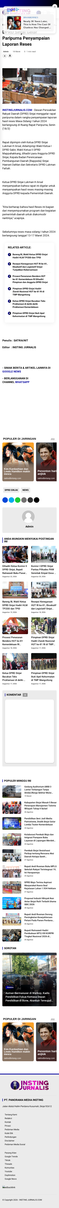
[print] (24, 500)
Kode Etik (9, 1133)
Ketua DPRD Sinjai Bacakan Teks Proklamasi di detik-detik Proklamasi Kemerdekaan (29, 304)
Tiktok (7, 1160)
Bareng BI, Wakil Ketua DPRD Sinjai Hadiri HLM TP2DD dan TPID (30, 256)
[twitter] (8, 4)
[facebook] (4, 4)
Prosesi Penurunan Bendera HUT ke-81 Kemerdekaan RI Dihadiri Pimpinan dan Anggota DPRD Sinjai (30, 279)
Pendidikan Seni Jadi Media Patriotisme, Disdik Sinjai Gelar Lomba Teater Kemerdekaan (39, 821)
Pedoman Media (12, 1129)
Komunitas (9, 1168)
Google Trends (11, 1156)
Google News (11, 1179)
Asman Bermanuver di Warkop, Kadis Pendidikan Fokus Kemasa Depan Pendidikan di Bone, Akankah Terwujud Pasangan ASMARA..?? (28, 996)
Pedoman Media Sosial (15, 1144)
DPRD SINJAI (11, 490)
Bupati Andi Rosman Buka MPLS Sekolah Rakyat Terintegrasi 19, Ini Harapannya (40, 869)
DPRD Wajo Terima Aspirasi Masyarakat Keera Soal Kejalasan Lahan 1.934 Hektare (40, 885)
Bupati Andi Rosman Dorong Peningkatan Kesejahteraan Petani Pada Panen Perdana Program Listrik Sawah (38, 917)
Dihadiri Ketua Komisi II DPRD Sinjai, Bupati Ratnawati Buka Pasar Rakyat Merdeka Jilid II (14, 570)
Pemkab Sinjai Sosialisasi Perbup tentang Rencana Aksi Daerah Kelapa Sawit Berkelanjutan (39, 853)
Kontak (8, 1122)
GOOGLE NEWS (11, 371)
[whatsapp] (17, 500)
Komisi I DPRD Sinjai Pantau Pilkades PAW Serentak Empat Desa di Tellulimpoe (43, 570)
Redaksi (8, 1118)
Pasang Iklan (10, 1153)
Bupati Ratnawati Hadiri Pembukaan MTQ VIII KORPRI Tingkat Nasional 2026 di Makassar (39, 933)
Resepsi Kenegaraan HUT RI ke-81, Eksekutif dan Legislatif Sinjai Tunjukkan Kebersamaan (30, 266)
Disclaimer (9, 1141)
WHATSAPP (22, 382)
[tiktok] (23, 4)
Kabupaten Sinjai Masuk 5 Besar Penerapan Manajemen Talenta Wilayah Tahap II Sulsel (40, 805)
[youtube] (18, 4)
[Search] (55, 3)
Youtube (8, 1171)
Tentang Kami (11, 1114)
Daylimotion (10, 1175)
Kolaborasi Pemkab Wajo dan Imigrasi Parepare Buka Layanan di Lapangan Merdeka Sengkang (39, 837)
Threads (8, 1164)
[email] (30, 500)
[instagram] (13, 4)
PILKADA (10, 987)
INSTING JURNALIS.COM (30, 1200)
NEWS (25, 490)
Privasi (8, 1126)
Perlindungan (10, 1137)
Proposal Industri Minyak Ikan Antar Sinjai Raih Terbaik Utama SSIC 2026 (40, 901)
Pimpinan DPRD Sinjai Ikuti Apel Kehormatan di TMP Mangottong (29, 314)
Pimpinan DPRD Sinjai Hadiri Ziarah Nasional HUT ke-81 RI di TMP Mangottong (28, 291)
